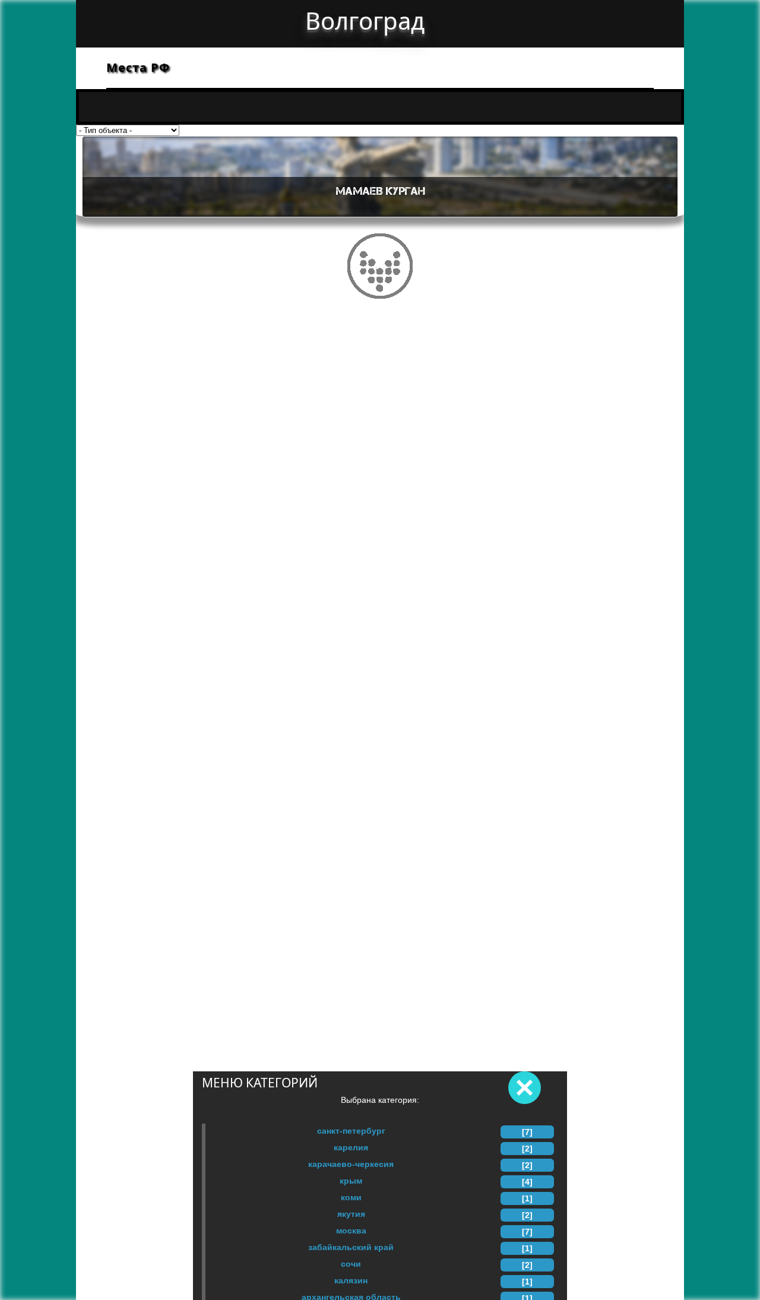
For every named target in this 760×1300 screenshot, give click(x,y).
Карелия (351, 1147)
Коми (351, 1197)
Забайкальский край (351, 1247)
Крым (351, 1180)
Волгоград (365, 20)
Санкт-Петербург (351, 1130)
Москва (351, 1230)
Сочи (351, 1264)
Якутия (351, 1214)
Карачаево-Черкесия (351, 1164)
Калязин (351, 1280)
